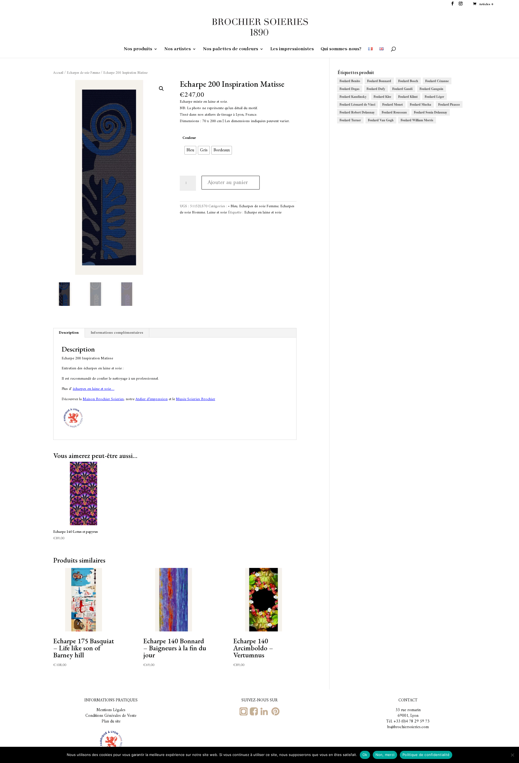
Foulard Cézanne (437, 81)
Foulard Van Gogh (381, 120)
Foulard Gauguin (431, 88)
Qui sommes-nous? (341, 49)
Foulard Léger (434, 96)
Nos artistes (177, 49)
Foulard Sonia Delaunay (430, 112)
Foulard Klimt (408, 96)
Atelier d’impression (151, 399)
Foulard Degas (350, 88)
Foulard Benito (350, 81)
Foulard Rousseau (394, 112)
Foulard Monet (392, 104)
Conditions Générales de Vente (111, 716)
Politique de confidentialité (426, 754)
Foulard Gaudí (402, 88)
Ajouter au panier (228, 183)
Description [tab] (69, 332)
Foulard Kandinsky (353, 96)
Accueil (58, 73)
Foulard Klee (382, 96)
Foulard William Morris (417, 120)
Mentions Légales (111, 710)
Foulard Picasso (449, 104)
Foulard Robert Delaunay (357, 112)
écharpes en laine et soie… (93, 389)
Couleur (189, 138)
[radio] (190, 150)
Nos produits (138, 49)
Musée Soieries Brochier (195, 399)
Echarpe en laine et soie (262, 212)
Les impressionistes (292, 49)
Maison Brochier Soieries (103, 399)
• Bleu (232, 206)
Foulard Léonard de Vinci (357, 104)
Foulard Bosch (408, 81)
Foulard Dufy (376, 88)
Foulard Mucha (420, 104)
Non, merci (385, 754)
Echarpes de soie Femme (83, 73)
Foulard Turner (350, 120)
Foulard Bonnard (379, 81)
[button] (161, 88)
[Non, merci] (512, 755)
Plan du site (111, 721)
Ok (364, 754)
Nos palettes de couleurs (230, 49)
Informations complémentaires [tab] (117, 332)
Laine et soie (217, 212)
